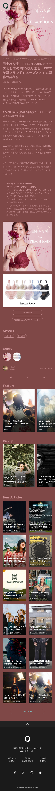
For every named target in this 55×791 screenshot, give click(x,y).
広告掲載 (27, 758)
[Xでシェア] (27, 377)
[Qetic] (5, 5)
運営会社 (43, 761)
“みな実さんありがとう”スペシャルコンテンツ (28, 320)
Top (4, 59)
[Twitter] (23, 772)
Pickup (8, 441)
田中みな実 (21, 336)
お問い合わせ (12, 758)
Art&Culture (9, 59)
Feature (9, 386)
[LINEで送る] (44, 377)
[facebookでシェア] (11, 377)
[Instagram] (32, 772)
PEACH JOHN (9, 336)
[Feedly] (40, 772)
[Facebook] (15, 772)
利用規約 (12, 761)
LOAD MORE (27, 711)
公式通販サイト (27, 312)
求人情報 (43, 758)
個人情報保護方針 (27, 761)
